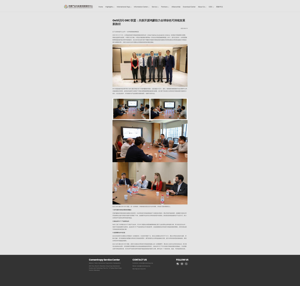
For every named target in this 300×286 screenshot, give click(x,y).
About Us (201, 7)
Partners (164, 7)
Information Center (141, 7)
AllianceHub (176, 7)
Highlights (109, 7)
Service (154, 7)
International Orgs (123, 7)
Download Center (189, 7)
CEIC (210, 7)
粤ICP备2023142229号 (139, 269)
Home (101, 7)
